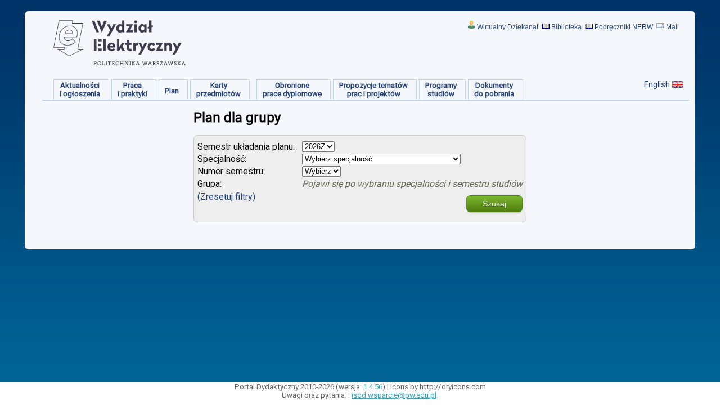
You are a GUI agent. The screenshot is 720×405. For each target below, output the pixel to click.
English (657, 84)
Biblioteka (566, 27)
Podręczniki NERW (624, 27)
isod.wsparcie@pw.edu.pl (394, 395)
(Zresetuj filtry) (226, 196)
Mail (672, 27)
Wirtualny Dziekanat (507, 27)
